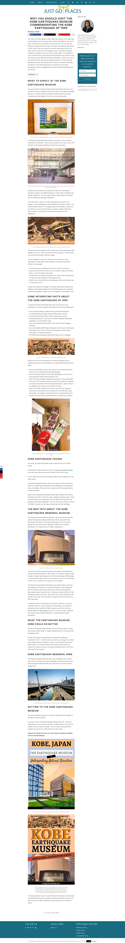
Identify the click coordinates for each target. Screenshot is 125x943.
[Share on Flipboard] (1, 477)
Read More (94, 941)
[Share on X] (1, 472)
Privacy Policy (80, 930)
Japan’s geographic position (64, 470)
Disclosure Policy (81, 927)
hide (36, 74)
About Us (54, 927)
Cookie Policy (80, 933)
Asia (53, 912)
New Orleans (44, 610)
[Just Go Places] (62, 13)
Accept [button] (88, 941)
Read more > (81, 47)
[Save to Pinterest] (1, 474)
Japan (57, 912)
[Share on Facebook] (1, 469)
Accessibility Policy (82, 936)
